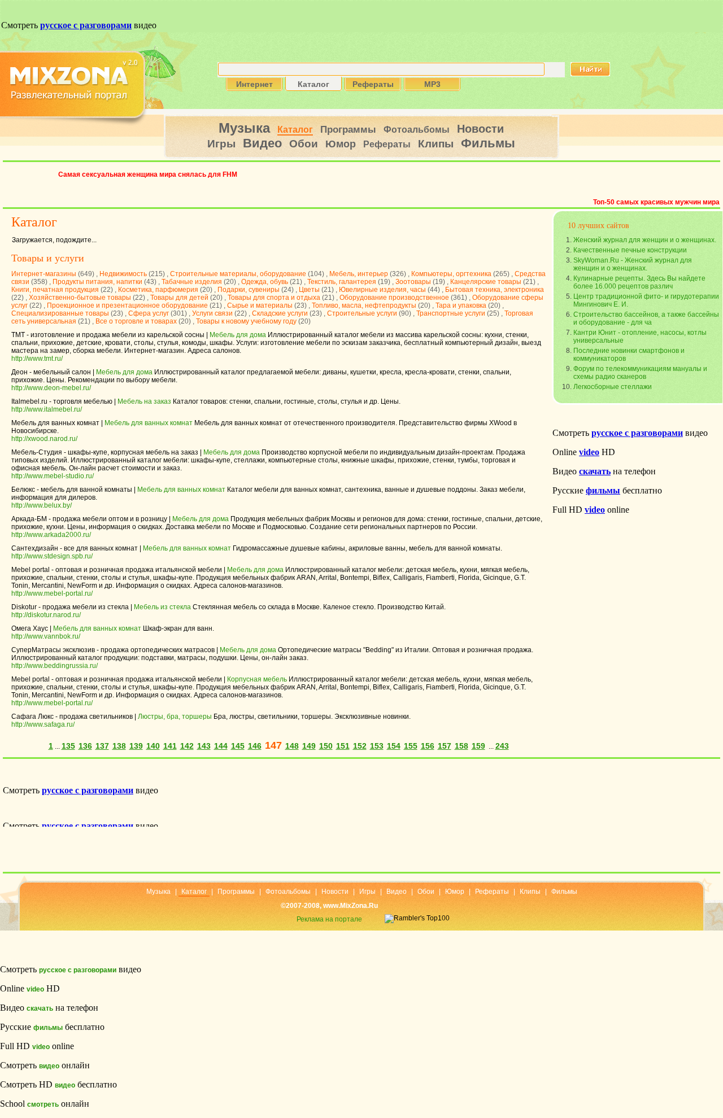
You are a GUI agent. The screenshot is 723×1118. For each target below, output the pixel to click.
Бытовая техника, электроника (494, 290)
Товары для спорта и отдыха (274, 298)
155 (410, 745)
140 (153, 745)
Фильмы (488, 143)
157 (444, 745)
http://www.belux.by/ (41, 505)
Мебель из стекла (162, 607)
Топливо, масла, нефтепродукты (364, 305)
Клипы (436, 144)
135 (68, 745)
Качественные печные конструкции (630, 250)
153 (377, 745)
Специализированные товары (60, 313)
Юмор (340, 144)
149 (309, 745)
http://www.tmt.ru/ (37, 359)
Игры (221, 144)
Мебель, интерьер (358, 274)
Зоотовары (413, 282)
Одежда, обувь (264, 282)
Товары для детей (179, 298)
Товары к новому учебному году (246, 321)
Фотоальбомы (417, 129)
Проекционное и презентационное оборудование (127, 305)
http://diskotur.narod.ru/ (46, 615)
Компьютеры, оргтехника (451, 274)
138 (119, 745)
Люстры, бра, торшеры (175, 716)
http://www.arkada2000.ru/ (51, 535)
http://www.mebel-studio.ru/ (52, 476)
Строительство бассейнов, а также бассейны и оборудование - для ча (646, 318)
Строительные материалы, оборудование (238, 274)
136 (85, 745)
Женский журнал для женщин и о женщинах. (644, 240)
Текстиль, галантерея (341, 282)
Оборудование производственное (394, 298)
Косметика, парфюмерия (158, 290)
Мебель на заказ (144, 401)
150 (326, 745)
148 (292, 745)
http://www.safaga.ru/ (43, 724)
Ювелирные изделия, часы (382, 290)
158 (461, 745)
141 (170, 745)
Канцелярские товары (485, 282)
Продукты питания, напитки (97, 282)
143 (204, 745)
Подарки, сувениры (248, 290)
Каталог (295, 129)
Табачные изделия (192, 282)
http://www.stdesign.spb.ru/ (52, 556)
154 (393, 745)
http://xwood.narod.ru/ (44, 439)
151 (343, 745)
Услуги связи (212, 313)
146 (255, 745)
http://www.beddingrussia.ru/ (54, 666)
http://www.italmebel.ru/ (46, 409)
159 (478, 745)
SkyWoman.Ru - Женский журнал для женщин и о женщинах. (632, 264)
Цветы (309, 290)
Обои (303, 144)
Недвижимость (123, 274)
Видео (262, 143)
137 (102, 745)
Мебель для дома (238, 335)
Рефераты (387, 144)
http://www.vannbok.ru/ (45, 636)
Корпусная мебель (257, 679)
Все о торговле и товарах (136, 321)
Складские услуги (280, 313)
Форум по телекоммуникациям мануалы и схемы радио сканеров (640, 373)
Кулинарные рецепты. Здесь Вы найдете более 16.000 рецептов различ (639, 282)
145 (238, 745)
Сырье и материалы (260, 305)
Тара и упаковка (460, 305)
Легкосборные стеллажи (612, 387)
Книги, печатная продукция (55, 290)
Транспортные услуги (450, 313)
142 (187, 745)
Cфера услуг (148, 313)
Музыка (244, 128)
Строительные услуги (362, 313)
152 (360, 745)
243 (502, 745)
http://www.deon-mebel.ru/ (51, 388)
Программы (348, 129)
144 (221, 745)
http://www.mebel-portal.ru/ (52, 593)
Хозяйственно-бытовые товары (80, 298)
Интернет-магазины (43, 274)
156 (427, 745)
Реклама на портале (329, 919)
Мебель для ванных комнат (148, 423)
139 (136, 745)
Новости (480, 129)
